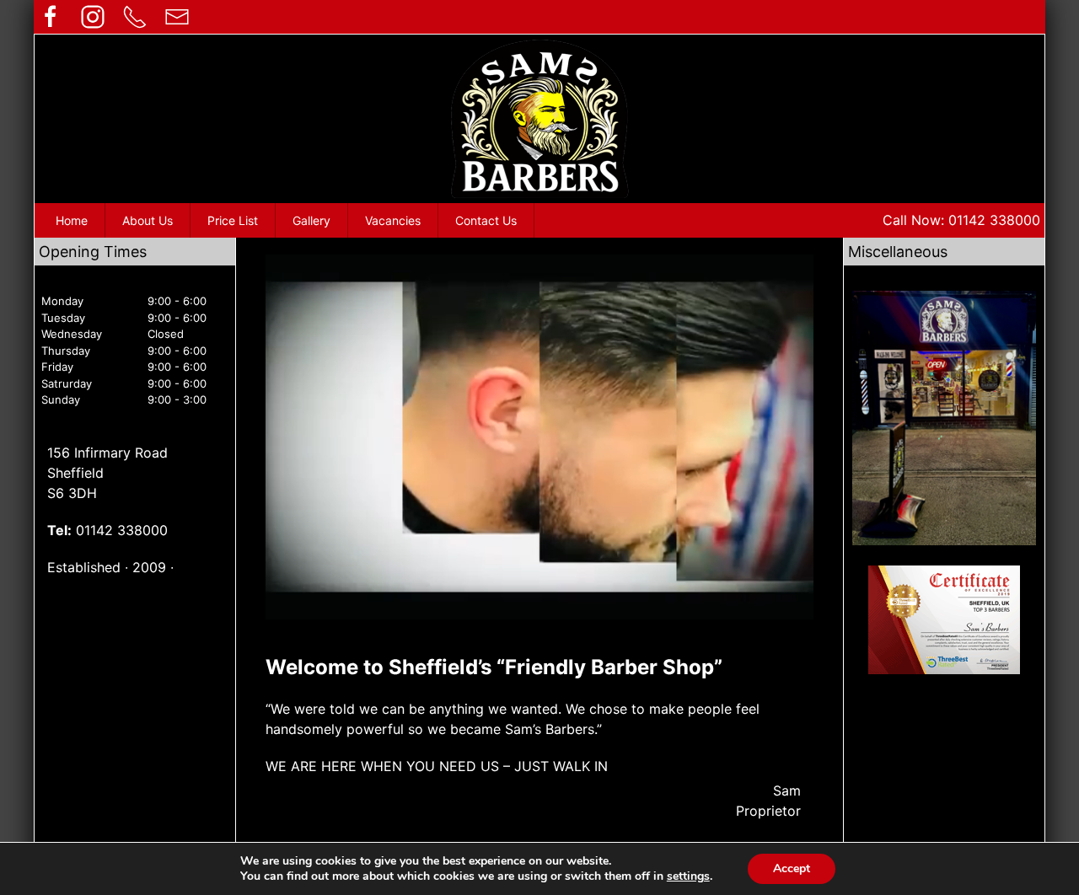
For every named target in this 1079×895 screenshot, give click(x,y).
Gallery (311, 220)
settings (688, 876)
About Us (147, 220)
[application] (539, 437)
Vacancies (393, 220)
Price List (232, 220)
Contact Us (486, 220)
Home (72, 220)
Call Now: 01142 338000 (961, 220)
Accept (791, 868)
